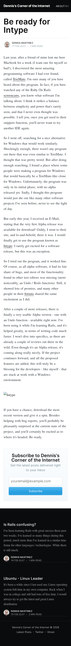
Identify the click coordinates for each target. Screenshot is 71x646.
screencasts (11, 95)
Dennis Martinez (22, 42)
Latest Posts (24, 632)
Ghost (51, 632)
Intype (8, 245)
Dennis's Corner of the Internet (27, 6)
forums (29, 293)
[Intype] (36, 394)
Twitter (39, 632)
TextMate (19, 79)
